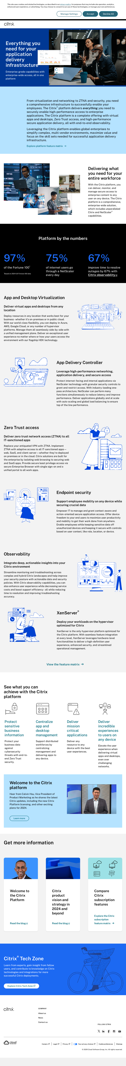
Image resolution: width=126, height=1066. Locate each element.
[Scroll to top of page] (119, 1059)
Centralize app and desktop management (47, 728)
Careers (45, 1044)
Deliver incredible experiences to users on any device (108, 730)
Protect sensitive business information (14, 728)
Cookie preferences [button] (106, 1044)
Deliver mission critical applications (77, 728)
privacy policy (65, 4)
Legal (55, 1044)
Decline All (108, 14)
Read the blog (18, 923)
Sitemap (119, 1044)
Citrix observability (101, 275)
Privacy (65, 1044)
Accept (90, 14)
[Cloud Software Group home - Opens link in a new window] (10, 1044)
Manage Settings (69, 14)
